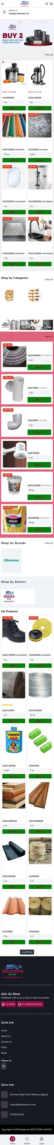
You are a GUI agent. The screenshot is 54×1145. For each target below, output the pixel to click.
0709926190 (17, 1114)
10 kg (32, 715)
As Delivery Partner (32, 1004)
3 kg (5, 936)
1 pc (5, 102)
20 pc (31, 490)
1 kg (32, 770)
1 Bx (5, 258)
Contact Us (6, 1041)
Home (4, 1030)
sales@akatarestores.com (23, 1104)
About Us (6, 1036)
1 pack (32, 154)
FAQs (4, 1047)
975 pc (6, 154)
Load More (27, 952)
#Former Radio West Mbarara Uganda (29, 1094)
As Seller (10, 1004)
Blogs (4, 1052)
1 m (5, 715)
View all (49, 54)
